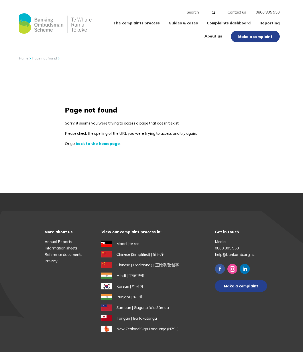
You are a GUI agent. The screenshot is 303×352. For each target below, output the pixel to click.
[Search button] (213, 12)
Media (220, 241)
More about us (59, 231)
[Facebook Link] (220, 269)
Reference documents (63, 254)
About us (213, 36)
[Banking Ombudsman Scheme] (55, 23)
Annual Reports (58, 241)
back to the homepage (98, 143)
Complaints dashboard (229, 23)
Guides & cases (183, 23)
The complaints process (136, 23)
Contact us (237, 12)
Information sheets (61, 248)
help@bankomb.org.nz (235, 254)
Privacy (51, 261)
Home (23, 58)
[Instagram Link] (232, 269)
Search (193, 12)
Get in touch (227, 231)
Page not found (45, 58)
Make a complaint (255, 36)
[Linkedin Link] (245, 269)
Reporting (270, 23)
